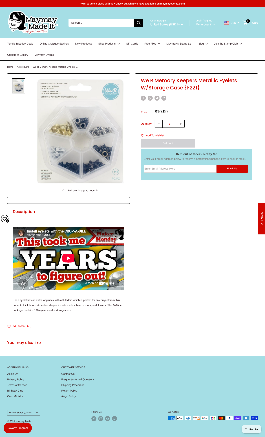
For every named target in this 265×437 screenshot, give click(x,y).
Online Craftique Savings (54, 43)
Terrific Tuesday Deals (20, 43)
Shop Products (107, 43)
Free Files (150, 43)
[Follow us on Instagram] (100, 418)
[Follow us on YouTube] (107, 418)
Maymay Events (44, 54)
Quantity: (147, 123)
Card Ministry (15, 396)
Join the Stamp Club (226, 43)
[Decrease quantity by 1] (158, 124)
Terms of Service (17, 385)
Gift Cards (132, 43)
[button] (261, 218)
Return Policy (69, 390)
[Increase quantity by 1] (180, 124)
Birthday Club (15, 390)
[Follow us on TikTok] (114, 418)
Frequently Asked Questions (78, 379)
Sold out (168, 143)
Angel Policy (68, 396)
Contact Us (68, 373)
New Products (83, 43)
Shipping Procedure (72, 385)
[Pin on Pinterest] (150, 98)
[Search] (138, 23)
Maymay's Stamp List (179, 43)
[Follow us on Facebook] (93, 418)
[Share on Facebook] (143, 98)
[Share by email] (163, 98)
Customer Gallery (17, 54)
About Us (12, 373)
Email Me (232, 168)
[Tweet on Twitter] (157, 98)
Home (10, 66)
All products (23, 66)
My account (204, 24)
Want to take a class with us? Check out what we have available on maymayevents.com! (132, 3)
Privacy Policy (15, 379)
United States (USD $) (20, 412)
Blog (201, 43)
